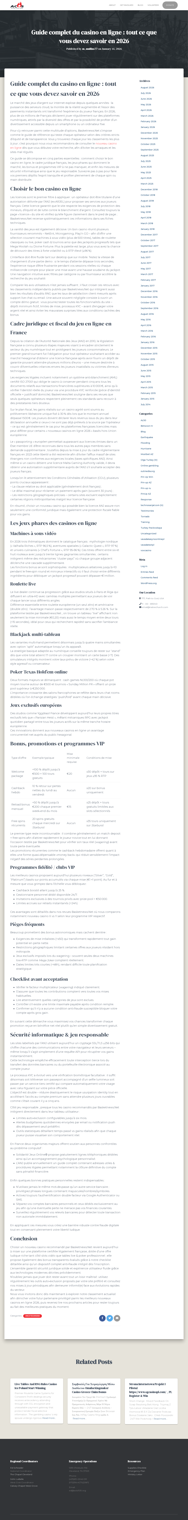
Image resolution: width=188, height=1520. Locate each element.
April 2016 (146, 325)
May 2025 (146, 172)
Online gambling (149, 465)
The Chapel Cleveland (21, 1474)
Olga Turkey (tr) (149, 460)
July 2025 (146, 161)
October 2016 (148, 302)
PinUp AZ (146, 493)
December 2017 (149, 234)
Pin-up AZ (146, 482)
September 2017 (149, 246)
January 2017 (148, 285)
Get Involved (126, 5)
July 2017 (145, 257)
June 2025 (146, 166)
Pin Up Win (147, 477)
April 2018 (146, 217)
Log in (144, 566)
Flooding (145, 443)
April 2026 (146, 110)
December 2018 (149, 189)
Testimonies (147, 511)
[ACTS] (17, 5)
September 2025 (150, 149)
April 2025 (146, 178)
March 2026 (147, 116)
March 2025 (147, 183)
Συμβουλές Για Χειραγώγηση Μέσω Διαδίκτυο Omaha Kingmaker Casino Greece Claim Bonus (93, 1388)
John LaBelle (17, 1479)
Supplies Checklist (137, 1467)
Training (145, 522)
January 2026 (148, 127)
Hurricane (146, 448)
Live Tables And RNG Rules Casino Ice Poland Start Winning (36, 1386)
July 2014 (145, 404)
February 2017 (148, 280)
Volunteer (153, 5)
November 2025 (149, 138)
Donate (170, 5)
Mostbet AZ (147, 454)
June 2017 (146, 263)
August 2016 (147, 314)
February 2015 (148, 393)
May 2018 (146, 212)
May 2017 (146, 268)
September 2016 (149, 308)
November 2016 (149, 297)
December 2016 (149, 291)
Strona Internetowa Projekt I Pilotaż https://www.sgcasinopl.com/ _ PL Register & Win (150, 1390)
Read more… (49, 1418)
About (112, 5)
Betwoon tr (147, 426)
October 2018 (148, 195)
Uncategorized (32, 1316)
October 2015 (148, 359)
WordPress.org (149, 583)
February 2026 (148, 121)
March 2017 (147, 274)
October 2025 (148, 144)
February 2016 (148, 336)
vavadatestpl (147, 545)
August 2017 (147, 251)
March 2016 (147, 331)
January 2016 (148, 342)
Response (146, 499)
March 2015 (147, 387)
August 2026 (147, 87)
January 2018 (148, 229)
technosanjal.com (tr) (152, 505)
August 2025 (147, 155)
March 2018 (147, 223)
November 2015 (149, 353)
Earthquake (147, 437)
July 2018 (145, 206)
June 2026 (146, 99)
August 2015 (147, 365)
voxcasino (146, 550)
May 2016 (146, 319)
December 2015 (149, 348)
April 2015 (146, 382)
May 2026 (146, 104)
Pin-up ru (146, 488)
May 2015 (146, 376)
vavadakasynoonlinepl (152, 539)
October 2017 (148, 240)
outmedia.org (148, 471)
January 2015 (147, 398)
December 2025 (149, 133)
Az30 (143, 420)
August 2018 (147, 200)
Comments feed (149, 577)
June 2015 (146, 370)
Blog (140, 5)
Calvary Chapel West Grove (24, 1486)
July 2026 (146, 93)
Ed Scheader (16, 1467)
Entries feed (147, 572)
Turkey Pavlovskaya (151, 528)
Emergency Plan (136, 1471)
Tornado (145, 516)
